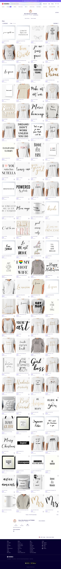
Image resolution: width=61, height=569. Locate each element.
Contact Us (31, 551)
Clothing (9, 6)
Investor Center (20, 544)
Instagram (45, 542)
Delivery (31, 542)
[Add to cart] (29, 62)
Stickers (15, 6)
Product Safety (32, 548)
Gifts (58, 6)
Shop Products (27, 18)
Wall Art (26, 6)
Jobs (18, 549)
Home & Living (32, 6)
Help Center (32, 545)
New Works (9, 545)
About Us (19, 542)
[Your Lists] (56, 4)
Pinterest (44, 548)
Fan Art (8, 544)
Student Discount (9, 548)
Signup (8, 551)
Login (8, 549)
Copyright (31, 549)
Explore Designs (33, 18)
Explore (3, 6)
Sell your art (20, 548)
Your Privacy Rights (33, 552)
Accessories (45, 6)
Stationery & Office (52, 6)
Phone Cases (21, 6)
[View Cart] (58, 4)
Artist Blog (19, 551)
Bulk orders (9, 552)
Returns (31, 544)
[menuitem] (3, 7)
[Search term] (40, 4)
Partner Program (20, 545)
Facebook (45, 544)
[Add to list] (14, 26)
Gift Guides (9, 542)
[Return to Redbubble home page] (5, 4)
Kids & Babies (39, 6)
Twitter (44, 545)
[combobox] (25, 4)
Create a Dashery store (21, 552)
